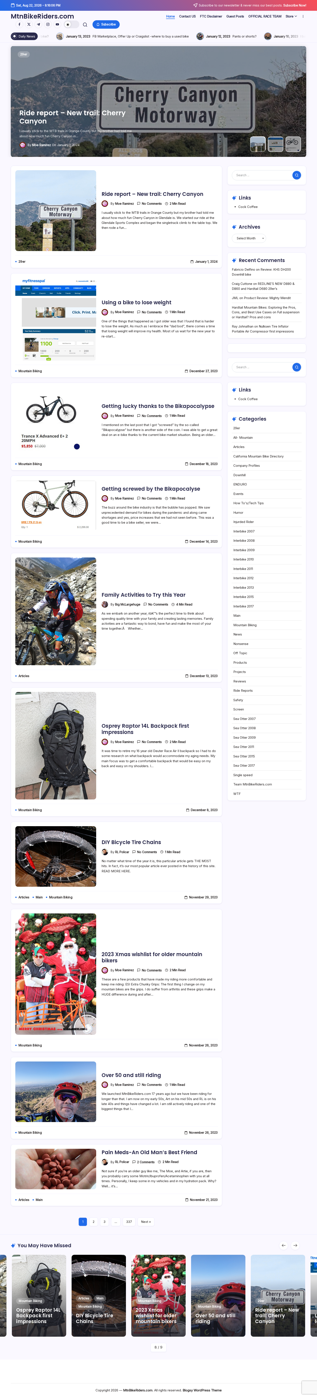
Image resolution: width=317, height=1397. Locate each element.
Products (240, 662)
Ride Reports (243, 690)
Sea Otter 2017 (244, 765)
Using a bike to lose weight (66, 121)
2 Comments (146, 1162)
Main (236, 615)
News (237, 634)
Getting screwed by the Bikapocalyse (151, 488)
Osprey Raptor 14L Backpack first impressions (145, 729)
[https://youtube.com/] (57, 24)
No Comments (152, 203)
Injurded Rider (243, 522)
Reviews (239, 681)
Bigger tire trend (151, 36)
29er (236, 428)
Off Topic (240, 653)
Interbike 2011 (243, 569)
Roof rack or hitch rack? (224, 36)
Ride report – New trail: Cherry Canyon (152, 194)
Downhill (239, 475)
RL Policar (122, 852)
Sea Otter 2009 (244, 737)
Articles (239, 447)
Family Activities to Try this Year (143, 594)
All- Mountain (243, 437)
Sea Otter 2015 (244, 756)
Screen (238, 709)
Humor (238, 512)
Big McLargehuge (127, 604)
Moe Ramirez (41, 145)
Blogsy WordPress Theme (202, 1390)
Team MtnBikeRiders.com (252, 784)
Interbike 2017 (243, 606)
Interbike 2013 (243, 587)
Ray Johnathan (242, 326)
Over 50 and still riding (131, 1075)
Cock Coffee (248, 207)
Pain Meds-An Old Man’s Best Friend (149, 1152)
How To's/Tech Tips (248, 503)
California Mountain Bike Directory (258, 456)
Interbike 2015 (243, 597)
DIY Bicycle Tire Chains (131, 842)
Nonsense (240, 644)
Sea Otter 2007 (244, 719)
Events (238, 494)
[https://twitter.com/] (29, 24)
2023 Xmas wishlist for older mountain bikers (152, 957)
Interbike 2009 (244, 550)
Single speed (243, 775)
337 (129, 1222)
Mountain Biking (245, 625)
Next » (146, 1222)
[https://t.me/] (38, 24)
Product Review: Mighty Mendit (267, 298)
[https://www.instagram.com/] (48, 24)
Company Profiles (246, 466)
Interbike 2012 (243, 578)
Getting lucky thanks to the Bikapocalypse (158, 406)
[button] (71, 24)
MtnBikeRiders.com (42, 16)
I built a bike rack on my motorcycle (69, 36)
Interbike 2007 (244, 531)
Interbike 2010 (243, 559)
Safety (238, 700)
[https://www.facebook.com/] (19, 24)
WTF (237, 794)
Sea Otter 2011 (243, 747)
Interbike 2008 (244, 541)
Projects (239, 672)
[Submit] (296, 175)
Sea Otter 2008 (244, 728)
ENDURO (240, 484)
